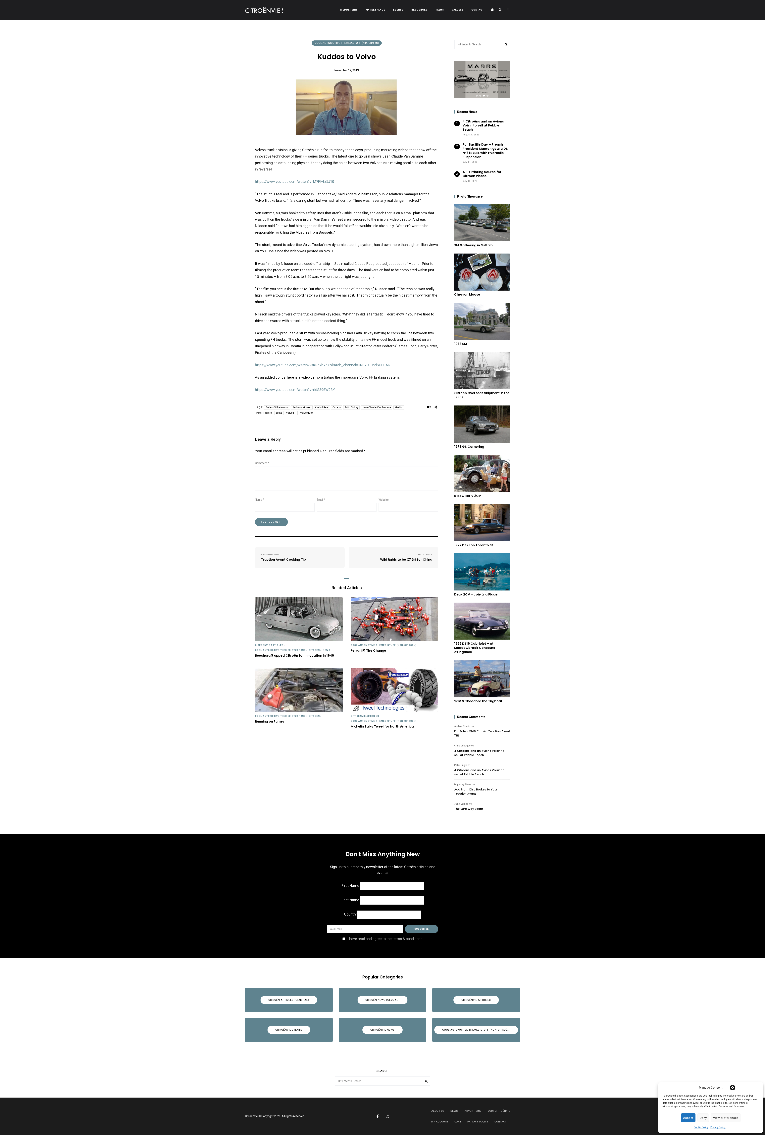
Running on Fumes (269, 722)
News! (439, 10)
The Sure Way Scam (468, 809)
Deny (703, 1118)
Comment (262, 463)
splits (279, 413)
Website (384, 500)
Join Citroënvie (499, 1111)
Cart (457, 1121)
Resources (419, 10)
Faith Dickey (351, 407)
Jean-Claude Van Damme (376, 407)
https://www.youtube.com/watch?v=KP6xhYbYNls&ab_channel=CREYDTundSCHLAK (322, 365)
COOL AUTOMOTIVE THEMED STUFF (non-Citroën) (347, 43)
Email (321, 500)
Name (259, 500)
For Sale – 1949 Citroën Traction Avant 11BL (482, 733)
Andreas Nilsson (301, 407)
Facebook (378, 1116)
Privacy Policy (718, 1127)
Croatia (336, 407)
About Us (437, 1111)
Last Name (350, 900)
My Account (439, 1121)
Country (350, 914)
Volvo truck (306, 413)
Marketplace (375, 10)
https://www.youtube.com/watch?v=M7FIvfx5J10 (294, 181)
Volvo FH (291, 413)
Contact (477, 10)
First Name (350, 885)
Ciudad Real (322, 407)
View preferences (725, 1118)
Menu (516, 10)
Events (398, 10)
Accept (688, 1118)
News (326, 650)
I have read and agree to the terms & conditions (385, 939)
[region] (482, 79)
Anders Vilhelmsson (277, 407)
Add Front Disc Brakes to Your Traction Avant (475, 791)
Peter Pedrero (264, 413)
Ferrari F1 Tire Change (368, 651)
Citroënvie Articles (269, 645)
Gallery (457, 10)
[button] (733, 1088)
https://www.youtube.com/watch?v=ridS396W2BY (295, 390)
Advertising (473, 1111)
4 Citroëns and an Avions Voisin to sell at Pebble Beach (479, 753)
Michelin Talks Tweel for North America (382, 727)
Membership (349, 10)
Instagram (387, 1116)
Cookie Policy (701, 1127)
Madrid (398, 407)
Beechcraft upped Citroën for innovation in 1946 (294, 656)
